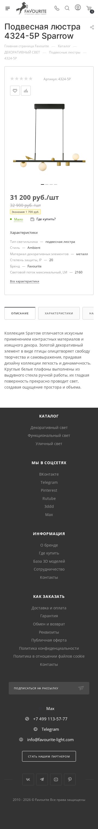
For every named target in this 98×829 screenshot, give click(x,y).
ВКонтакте (49, 474)
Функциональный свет (49, 435)
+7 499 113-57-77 (50, 718)
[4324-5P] (49, 141)
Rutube (49, 498)
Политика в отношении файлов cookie (49, 656)
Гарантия (49, 615)
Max (49, 514)
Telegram (49, 482)
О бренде (49, 545)
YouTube (56, 779)
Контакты (49, 577)
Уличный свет (49, 443)
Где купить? (46, 219)
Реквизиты (49, 632)
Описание (20, 313)
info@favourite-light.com (50, 739)
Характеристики (59, 313)
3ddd (49, 506)
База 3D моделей (49, 561)
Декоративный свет (49, 427)
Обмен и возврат (49, 624)
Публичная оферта (49, 640)
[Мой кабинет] (78, 8)
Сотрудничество (49, 569)
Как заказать (49, 596)
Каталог (49, 416)
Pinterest (49, 490)
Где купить (49, 553)
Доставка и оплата (49, 607)
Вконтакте (28, 779)
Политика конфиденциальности (49, 648)
